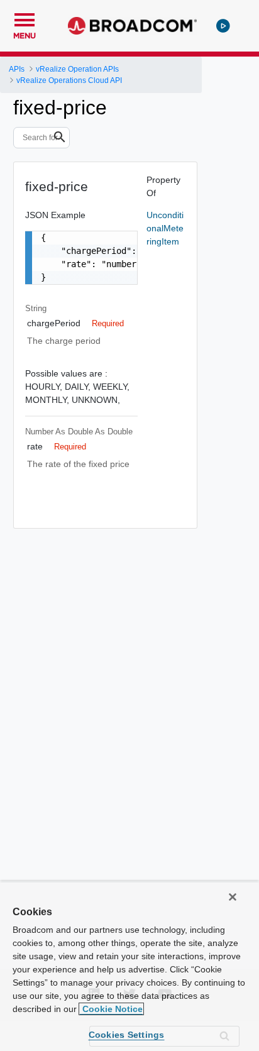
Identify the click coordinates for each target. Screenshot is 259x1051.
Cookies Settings (127, 1035)
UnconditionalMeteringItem (165, 228)
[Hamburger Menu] (24, 18)
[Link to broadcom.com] (132, 25)
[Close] (232, 897)
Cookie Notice (111, 1009)
